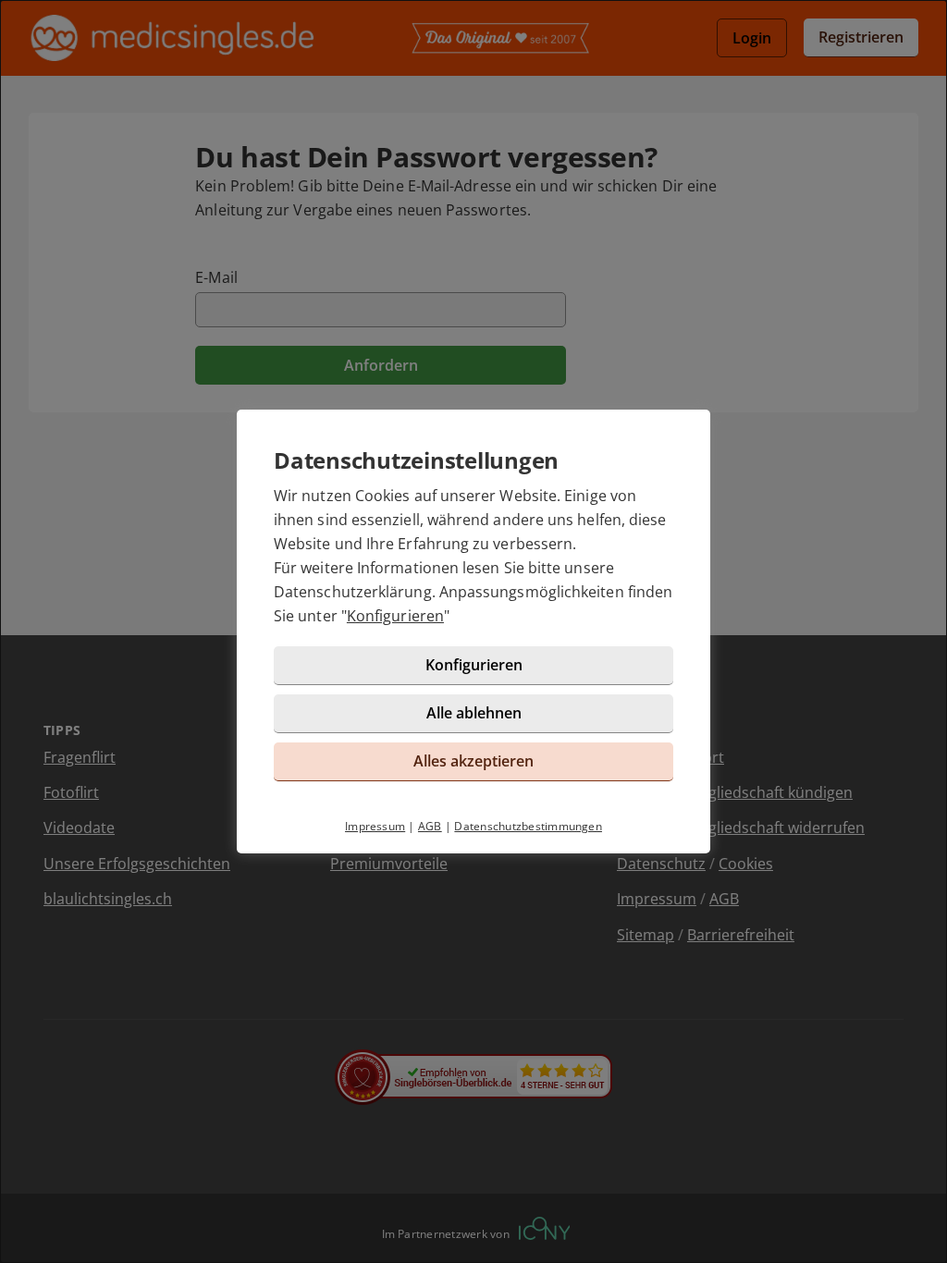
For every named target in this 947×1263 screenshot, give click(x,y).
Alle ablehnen (474, 713)
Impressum (375, 826)
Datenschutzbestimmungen (528, 826)
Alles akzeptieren (473, 761)
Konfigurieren (395, 616)
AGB (430, 826)
